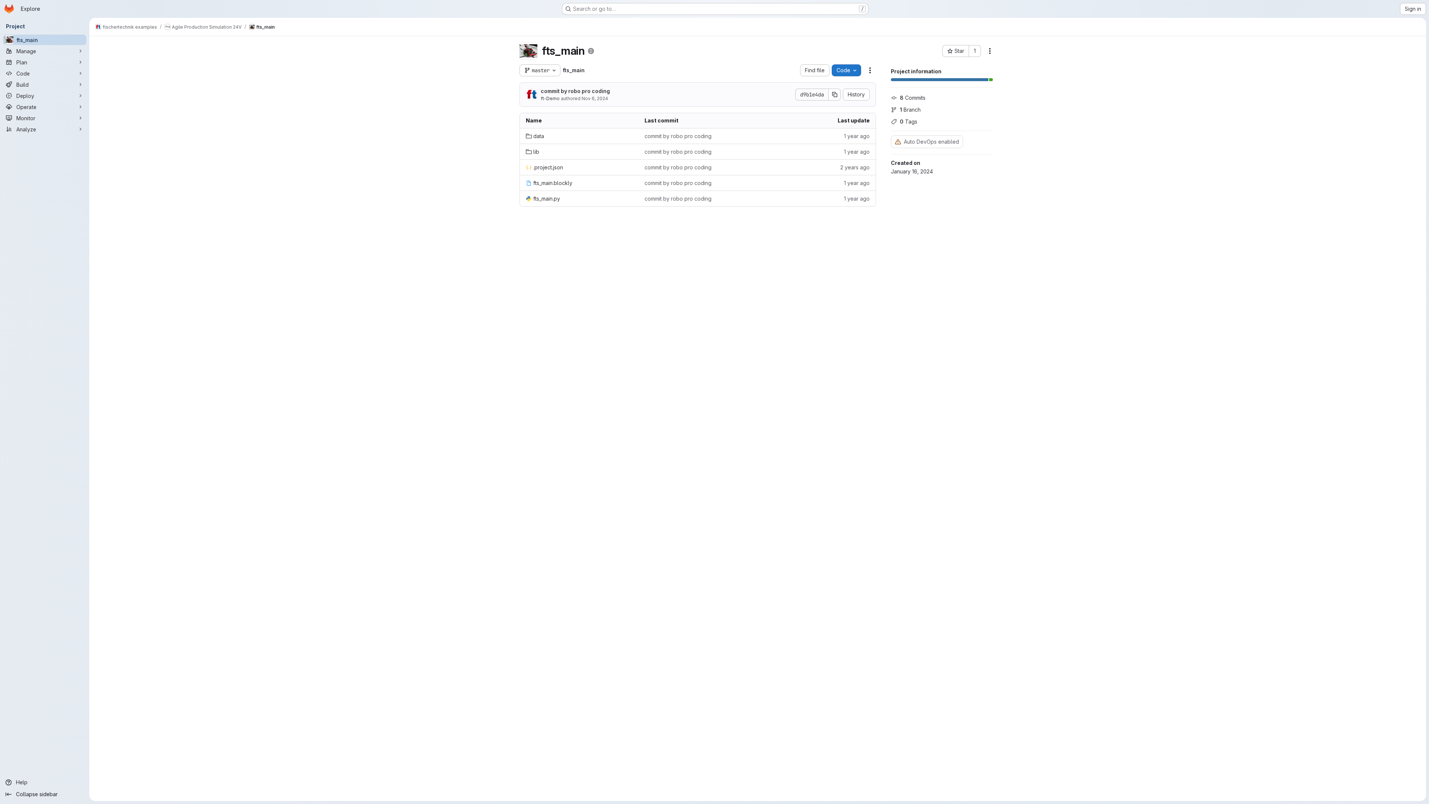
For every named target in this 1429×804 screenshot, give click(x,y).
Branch (910, 109)
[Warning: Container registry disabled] (898, 141)
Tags (908, 121)
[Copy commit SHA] (835, 94)
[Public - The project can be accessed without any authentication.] (591, 51)
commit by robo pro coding (575, 91)
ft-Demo (550, 98)
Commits (913, 98)
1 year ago (857, 136)
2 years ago (855, 167)
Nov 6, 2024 (595, 98)
